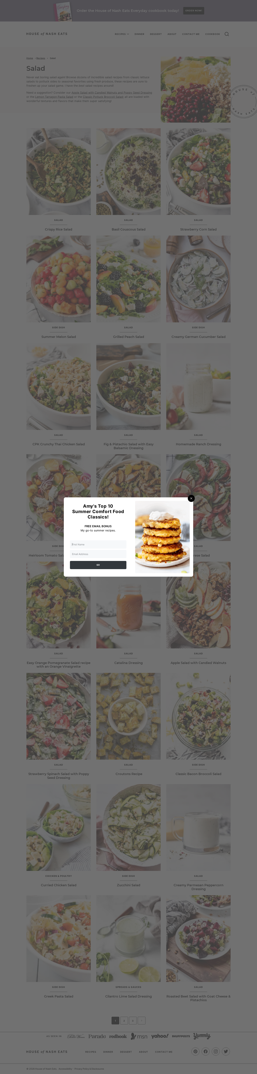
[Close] (191, 498)
